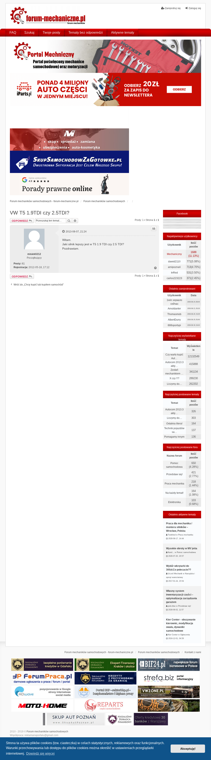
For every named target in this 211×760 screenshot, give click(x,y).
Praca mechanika (174, 483)
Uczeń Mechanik (175, 574)
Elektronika (174, 502)
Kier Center (173, 635)
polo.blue (172, 606)
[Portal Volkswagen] (168, 692)
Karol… (171, 552)
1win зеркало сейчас (174, 302)
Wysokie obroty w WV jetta (181, 548)
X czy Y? (174, 378)
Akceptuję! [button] (188, 748)
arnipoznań (174, 267)
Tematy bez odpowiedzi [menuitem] (85, 32)
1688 (193, 252)
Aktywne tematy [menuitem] (122, 32)
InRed (174, 272)
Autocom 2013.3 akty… (174, 364)
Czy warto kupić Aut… (174, 356)
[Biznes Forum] (168, 664)
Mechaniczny (174, 254)
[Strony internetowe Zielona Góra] (42, 692)
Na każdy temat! (174, 492)
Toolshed (172, 535)
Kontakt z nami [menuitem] (193, 652)
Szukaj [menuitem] (29, 32)
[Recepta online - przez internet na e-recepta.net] (69, 117)
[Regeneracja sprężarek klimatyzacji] (105, 705)
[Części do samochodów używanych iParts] (105, 89)
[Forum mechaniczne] (48, 16)
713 (189, 267)
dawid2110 (174, 261)
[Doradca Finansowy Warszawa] (137, 719)
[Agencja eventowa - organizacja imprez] (168, 705)
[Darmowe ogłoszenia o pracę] (42, 678)
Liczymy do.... (174, 383)
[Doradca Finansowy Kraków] (105, 664)
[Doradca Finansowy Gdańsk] (42, 664)
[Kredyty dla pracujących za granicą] (105, 678)
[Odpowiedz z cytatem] (153, 228)
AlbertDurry (174, 319)
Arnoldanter (174, 308)
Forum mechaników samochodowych (47, 731)
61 (23, 263)
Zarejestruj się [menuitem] (173, 8)
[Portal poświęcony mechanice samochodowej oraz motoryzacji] (105, 56)
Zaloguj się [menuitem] (195, 8)
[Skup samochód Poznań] (42, 705)
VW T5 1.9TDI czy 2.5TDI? (39, 212)
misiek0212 (34, 254)
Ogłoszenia (185, 635)
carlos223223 (174, 278)
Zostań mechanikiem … (174, 371)
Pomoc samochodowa (174, 465)
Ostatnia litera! (174, 423)
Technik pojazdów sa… (174, 430)
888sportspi (174, 325)
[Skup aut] (69, 162)
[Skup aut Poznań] (69, 139)
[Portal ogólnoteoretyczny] (168, 678)
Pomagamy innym (174, 436)
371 (189, 278)
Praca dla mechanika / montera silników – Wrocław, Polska (179, 527)
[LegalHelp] (69, 184)
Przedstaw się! (174, 474)
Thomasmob (174, 314)
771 (189, 261)
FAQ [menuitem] (12, 32)
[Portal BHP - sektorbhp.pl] (105, 692)
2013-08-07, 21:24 (76, 231)
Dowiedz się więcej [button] (40, 753)
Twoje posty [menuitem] (51, 32)
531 (189, 272)
